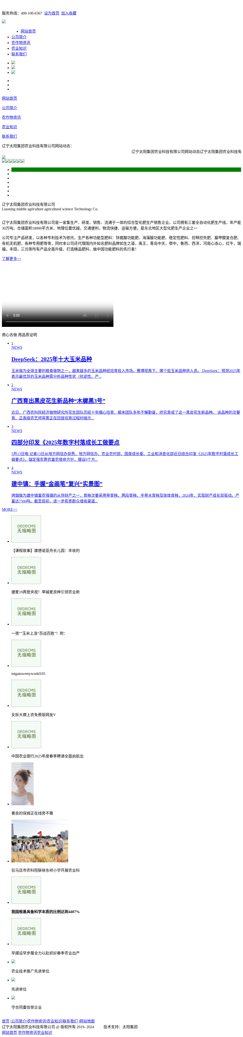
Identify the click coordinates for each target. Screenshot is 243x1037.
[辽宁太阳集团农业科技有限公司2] (13, 68)
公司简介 (19, 37)
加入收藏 (68, 13)
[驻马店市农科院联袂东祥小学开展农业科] (39, 861)
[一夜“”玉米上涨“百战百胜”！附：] (26, 624)
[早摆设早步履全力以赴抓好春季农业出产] (26, 944)
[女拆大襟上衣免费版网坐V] (26, 705)
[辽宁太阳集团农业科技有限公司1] (13, 63)
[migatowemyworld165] (26, 665)
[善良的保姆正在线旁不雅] (22, 804)
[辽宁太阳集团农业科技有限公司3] (13, 72)
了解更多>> (11, 259)
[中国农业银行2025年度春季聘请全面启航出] (26, 747)
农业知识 (19, 48)
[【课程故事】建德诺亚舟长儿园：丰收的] (26, 541)
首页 (5, 1021)
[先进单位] (13, 980)
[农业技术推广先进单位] (13, 962)
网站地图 (87, 1021)
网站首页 (28, 31)
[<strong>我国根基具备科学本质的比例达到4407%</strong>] (26, 902)
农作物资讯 (20, 43)
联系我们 (19, 54)
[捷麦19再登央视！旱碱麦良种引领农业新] (26, 583)
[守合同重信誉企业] (13, 998)
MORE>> (9, 509)
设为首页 (51, 13)
